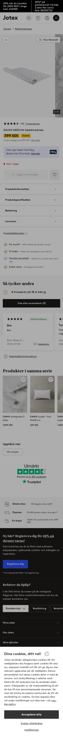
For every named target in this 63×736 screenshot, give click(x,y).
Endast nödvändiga (31, 723)
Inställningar (31, 729)
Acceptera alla (31, 714)
